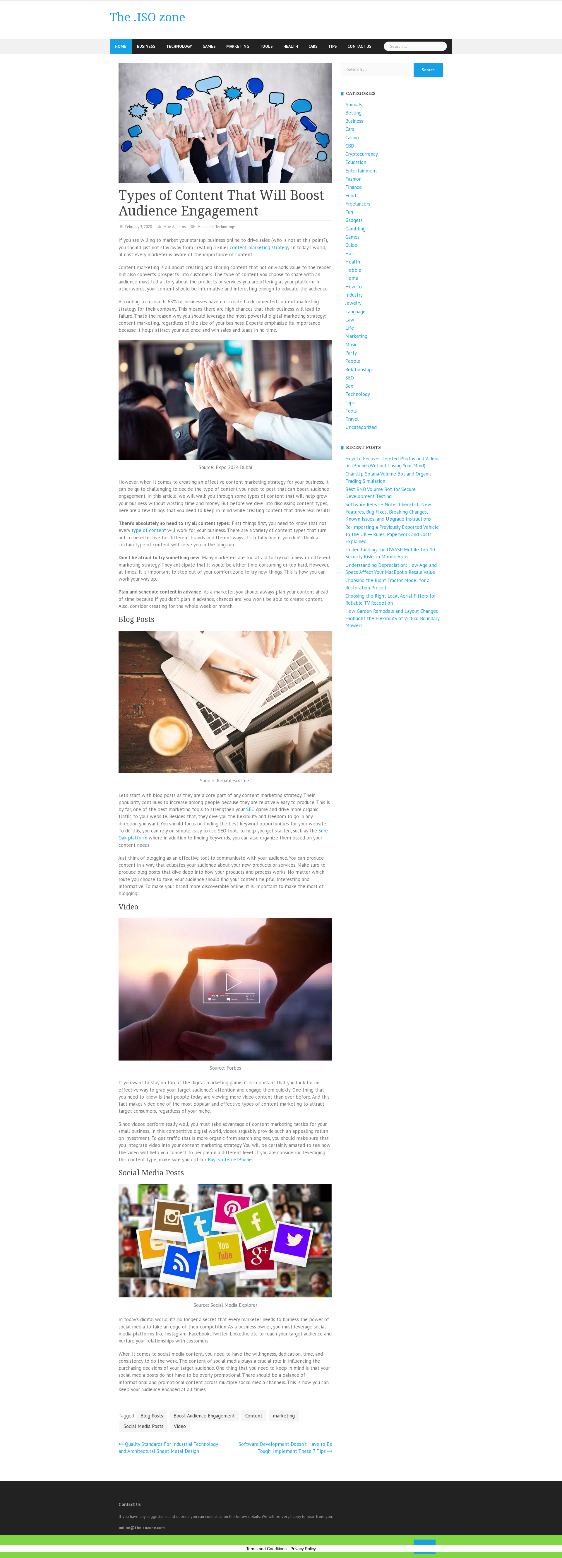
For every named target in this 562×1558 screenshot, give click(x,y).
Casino (352, 137)
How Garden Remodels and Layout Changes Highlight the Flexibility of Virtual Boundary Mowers (392, 618)
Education (355, 162)
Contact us (359, 46)
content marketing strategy (259, 247)
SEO (250, 809)
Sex (349, 386)
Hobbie (353, 270)
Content (253, 1415)
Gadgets (354, 220)
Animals (353, 104)
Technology (179, 46)
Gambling (355, 228)
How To (353, 286)
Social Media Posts (143, 1426)
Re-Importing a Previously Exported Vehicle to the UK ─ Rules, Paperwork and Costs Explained (392, 534)
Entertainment (361, 170)
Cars (313, 46)
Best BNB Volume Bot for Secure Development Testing (380, 493)
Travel (352, 419)
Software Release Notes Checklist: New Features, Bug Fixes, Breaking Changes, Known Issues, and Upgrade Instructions (388, 511)
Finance (353, 187)
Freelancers (357, 204)
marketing (284, 1415)
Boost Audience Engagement (204, 1415)
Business (146, 46)
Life (349, 328)
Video (180, 1426)
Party (351, 353)
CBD (349, 146)
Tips (332, 46)
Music (351, 344)
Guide (351, 245)
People (352, 361)
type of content (148, 530)
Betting (353, 113)
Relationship (358, 369)
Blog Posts (151, 1415)
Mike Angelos (175, 226)
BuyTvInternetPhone (230, 1159)
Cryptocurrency (361, 154)
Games (209, 46)
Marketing (237, 46)
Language (355, 311)
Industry (354, 295)
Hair (349, 253)
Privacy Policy (303, 1548)
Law (349, 320)
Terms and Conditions (266, 1548)
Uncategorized (361, 427)
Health (290, 46)
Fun (349, 212)
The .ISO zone (147, 17)
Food (350, 195)
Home (120, 46)
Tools (266, 46)
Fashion (353, 179)
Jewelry (353, 303)
